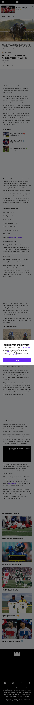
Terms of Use (26, 347)
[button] (17, 360)
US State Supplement (18, 355)
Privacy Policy (6, 352)
